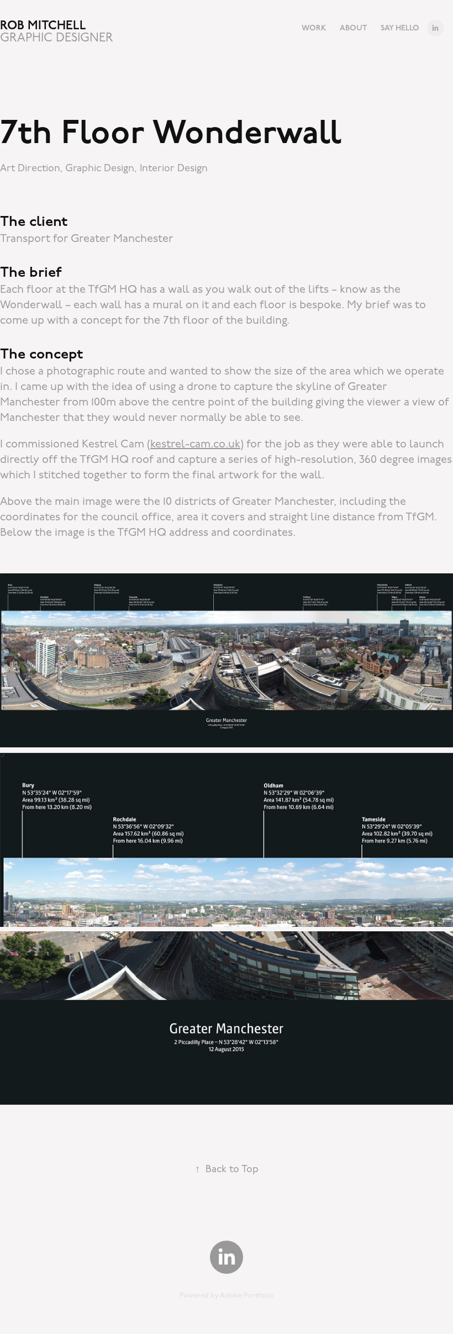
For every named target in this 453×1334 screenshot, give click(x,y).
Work (314, 28)
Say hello (400, 28)
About (353, 28)
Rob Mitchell (43, 25)
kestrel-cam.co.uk (195, 444)
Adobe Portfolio (246, 1295)
